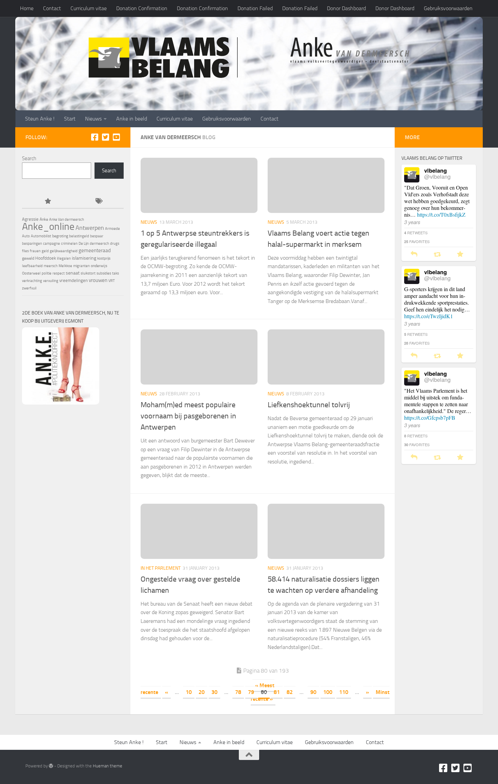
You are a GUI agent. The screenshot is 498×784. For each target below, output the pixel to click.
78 (238, 692)
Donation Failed (255, 8)
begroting (60, 236)
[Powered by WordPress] (51, 766)
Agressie (30, 219)
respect (59, 273)
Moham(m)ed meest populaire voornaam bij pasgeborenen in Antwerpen (188, 416)
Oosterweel (31, 273)
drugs (114, 243)
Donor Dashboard (346, 8)
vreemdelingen (73, 280)
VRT (111, 281)
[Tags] (98, 201)
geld (45, 251)
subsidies (104, 273)
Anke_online (48, 226)
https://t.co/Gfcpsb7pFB (429, 417)
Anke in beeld (131, 118)
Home (27, 8)
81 (277, 692)
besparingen (32, 243)
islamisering (84, 258)
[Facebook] (94, 137)
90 (313, 692)
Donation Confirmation (141, 8)
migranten (81, 266)
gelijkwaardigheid (64, 251)
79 (251, 692)
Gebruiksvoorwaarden (448, 8)
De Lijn (84, 243)
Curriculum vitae (88, 8)
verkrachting (32, 281)
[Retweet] (437, 254)
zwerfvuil (29, 288)
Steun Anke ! (40, 118)
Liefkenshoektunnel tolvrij (309, 404)
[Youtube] (116, 137)
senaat (73, 273)
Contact (52, 8)
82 (290, 692)
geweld (28, 258)
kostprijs (103, 258)
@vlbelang (437, 176)
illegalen (64, 258)
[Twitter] (105, 137)
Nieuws (93, 118)
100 (327, 692)
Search (29, 158)
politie (46, 273)
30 (214, 692)
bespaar (96, 236)
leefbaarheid (32, 266)
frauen (35, 251)
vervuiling (50, 281)
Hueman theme (107, 765)
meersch (51, 266)
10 (189, 692)
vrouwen (98, 280)
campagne (51, 243)
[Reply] (414, 254)
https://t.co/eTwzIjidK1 (428, 316)
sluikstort (88, 273)
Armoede (112, 228)
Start (70, 118)
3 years (412, 221)
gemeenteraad (95, 250)
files (25, 251)
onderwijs (99, 265)
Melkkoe (65, 266)
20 (202, 692)
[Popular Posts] (47, 201)
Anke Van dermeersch (66, 219)
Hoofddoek (45, 258)
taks (115, 273)
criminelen (69, 243)
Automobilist (41, 236)
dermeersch (99, 243)
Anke (44, 219)
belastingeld (79, 236)
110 (343, 692)
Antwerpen (90, 228)
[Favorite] (460, 254)
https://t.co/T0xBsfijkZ (441, 214)
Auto (26, 236)
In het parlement (161, 568)
